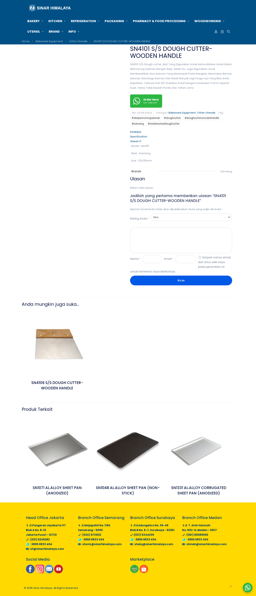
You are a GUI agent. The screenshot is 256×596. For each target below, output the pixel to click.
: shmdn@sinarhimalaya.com (206, 544)
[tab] (181, 131)
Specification (138, 136)
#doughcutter (172, 118)
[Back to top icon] (231, 586)
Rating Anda (139, 218)
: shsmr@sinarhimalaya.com (101, 544)
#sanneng (138, 123)
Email (169, 259)
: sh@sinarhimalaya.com (46, 549)
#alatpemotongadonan (146, 118)
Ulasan (135, 141)
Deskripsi (135, 132)
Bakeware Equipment (49, 41)
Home (26, 41)
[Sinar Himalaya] (50, 8)
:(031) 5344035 (143, 535)
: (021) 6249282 (39, 539)
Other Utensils (78, 41)
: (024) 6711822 (91, 535)
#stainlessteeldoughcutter (164, 123)
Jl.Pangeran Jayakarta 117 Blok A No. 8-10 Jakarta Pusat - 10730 (46, 530)
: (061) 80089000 (196, 535)
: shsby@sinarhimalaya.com (153, 544)
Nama (135, 259)
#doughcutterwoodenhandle (202, 118)
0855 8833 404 (42, 544)
